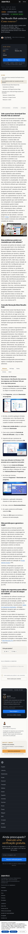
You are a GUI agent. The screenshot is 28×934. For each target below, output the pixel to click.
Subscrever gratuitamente (14, 751)
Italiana (3, 788)
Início (3, 7)
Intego (7, 217)
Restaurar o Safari (7, 99)
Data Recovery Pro (7, 640)
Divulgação (3, 915)
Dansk (3, 791)
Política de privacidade (6, 910)
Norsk (2, 806)
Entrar (24, 1)
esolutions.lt (12, 885)
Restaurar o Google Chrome (9, 97)
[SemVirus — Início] (6, 1)
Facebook (3, 887)
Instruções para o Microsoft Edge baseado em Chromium (13, 92)
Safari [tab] (10, 372)
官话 (2, 816)
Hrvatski (3, 820)
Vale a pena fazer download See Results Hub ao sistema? (13, 78)
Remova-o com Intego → (14, 59)
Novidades (3, 900)
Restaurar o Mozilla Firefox (9, 95)
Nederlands (4, 774)
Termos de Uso (4, 908)
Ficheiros (3, 897)
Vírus (2, 893)
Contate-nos (4, 918)
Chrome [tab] (4, 372)
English (3, 767)
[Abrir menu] (19, 1)
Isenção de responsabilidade (7, 913)
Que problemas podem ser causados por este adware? (12, 82)
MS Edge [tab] (12, 368)
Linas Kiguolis (7, 37)
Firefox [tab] (18, 368)
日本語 (3, 823)
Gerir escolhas (22, 931)
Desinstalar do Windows (8, 87)
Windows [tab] (4, 368)
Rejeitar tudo (13, 931)
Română (3, 827)
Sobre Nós (3, 906)
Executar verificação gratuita (14, 859)
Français (3, 784)
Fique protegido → (14, 711)
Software (3, 895)
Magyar (3, 813)
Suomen (3, 802)
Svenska (3, 798)
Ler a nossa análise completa (14, 715)
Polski (2, 777)
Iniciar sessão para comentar (14, 678)
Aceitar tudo (5, 931)
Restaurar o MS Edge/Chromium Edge (11, 89)
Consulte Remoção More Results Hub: (10, 84)
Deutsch (3, 781)
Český (3, 809)
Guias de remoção (11, 7)
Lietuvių (3, 770)
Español (3, 795)
